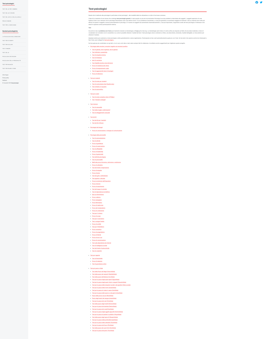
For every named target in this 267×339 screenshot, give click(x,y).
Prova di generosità (97, 154)
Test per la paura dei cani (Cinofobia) (102, 301)
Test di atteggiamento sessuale (101, 112)
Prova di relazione (97, 261)
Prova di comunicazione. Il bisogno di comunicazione (107, 130)
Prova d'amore (96, 184)
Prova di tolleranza (97, 73)
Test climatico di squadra (99, 86)
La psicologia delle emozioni (11, 36)
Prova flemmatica (97, 202)
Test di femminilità (97, 258)
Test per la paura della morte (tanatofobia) (104, 287)
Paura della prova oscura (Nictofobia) (102, 295)
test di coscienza (97, 60)
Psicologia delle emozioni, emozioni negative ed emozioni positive (108, 46)
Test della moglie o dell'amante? (101, 110)
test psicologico (109, 40)
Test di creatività (97, 251)
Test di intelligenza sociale (99, 245)
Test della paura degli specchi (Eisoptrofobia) (105, 317)
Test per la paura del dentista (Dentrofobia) (104, 306)
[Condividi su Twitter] (261, 2)
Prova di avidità (96, 224)
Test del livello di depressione (100, 167)
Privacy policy (5, 77)
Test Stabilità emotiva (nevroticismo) (102, 63)
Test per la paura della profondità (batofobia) (105, 320)
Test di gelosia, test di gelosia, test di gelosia (105, 49)
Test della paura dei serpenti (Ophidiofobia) (104, 274)
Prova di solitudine (97, 165)
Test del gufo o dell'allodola (100, 175)
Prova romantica (96, 229)
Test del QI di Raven (98, 123)
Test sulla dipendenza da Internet (101, 243)
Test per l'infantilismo (98, 226)
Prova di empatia (97, 170)
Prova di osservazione (98, 146)
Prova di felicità (96, 235)
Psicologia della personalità (98, 135)
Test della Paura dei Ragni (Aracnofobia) (103, 271)
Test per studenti (95, 78)
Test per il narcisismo (98, 218)
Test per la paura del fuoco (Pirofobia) (103, 325)
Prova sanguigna (97, 200)
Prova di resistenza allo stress (100, 65)
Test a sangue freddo (98, 221)
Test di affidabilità (97, 149)
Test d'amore (94, 104)
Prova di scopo (96, 216)
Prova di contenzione (98, 210)
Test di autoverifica (97, 89)
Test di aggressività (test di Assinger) (102, 71)
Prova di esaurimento (98, 186)
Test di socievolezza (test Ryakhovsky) (103, 84)
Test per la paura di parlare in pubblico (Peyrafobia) (106, 314)
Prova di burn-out (97, 237)
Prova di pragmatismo (98, 232)
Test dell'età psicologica (99, 157)
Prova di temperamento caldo (100, 68)
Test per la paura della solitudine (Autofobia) (104, 322)
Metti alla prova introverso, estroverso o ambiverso (106, 162)
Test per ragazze (95, 255)
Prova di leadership (97, 151)
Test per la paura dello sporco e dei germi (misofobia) (107, 293)
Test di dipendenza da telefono (101, 192)
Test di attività (96, 141)
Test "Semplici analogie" (99, 99)
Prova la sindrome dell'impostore (101, 181)
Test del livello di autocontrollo (100, 248)
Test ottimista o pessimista (99, 52)
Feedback (4, 80)
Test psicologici (15, 82)
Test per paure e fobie (96, 268)
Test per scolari (94, 94)
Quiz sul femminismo (98, 194)
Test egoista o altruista (98, 178)
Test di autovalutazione (98, 138)
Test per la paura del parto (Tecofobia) (103, 330)
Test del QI (93, 117)
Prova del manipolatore (98, 208)
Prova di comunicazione (99, 240)
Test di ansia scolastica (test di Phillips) (103, 97)
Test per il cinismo (97, 213)
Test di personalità (97, 159)
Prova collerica (96, 197)
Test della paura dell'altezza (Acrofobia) (103, 277)
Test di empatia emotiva (99, 55)
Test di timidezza (97, 57)
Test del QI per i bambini (99, 120)
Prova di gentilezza (97, 143)
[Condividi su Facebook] (256, 2)
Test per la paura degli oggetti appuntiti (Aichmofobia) (107, 311)
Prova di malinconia (97, 205)
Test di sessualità (97, 107)
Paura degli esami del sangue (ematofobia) (104, 298)
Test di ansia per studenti (99, 81)
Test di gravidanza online (99, 264)
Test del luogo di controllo (99, 189)
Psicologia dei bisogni (96, 127)
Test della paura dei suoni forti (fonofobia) (104, 328)
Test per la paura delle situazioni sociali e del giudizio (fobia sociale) (111, 285)
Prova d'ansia (96, 173)
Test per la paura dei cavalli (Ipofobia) (103, 309)
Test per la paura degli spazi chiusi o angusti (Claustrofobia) (109, 282)
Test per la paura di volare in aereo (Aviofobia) (105, 290)
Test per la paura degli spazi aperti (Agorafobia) (105, 279)
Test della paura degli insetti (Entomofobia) (104, 303)
